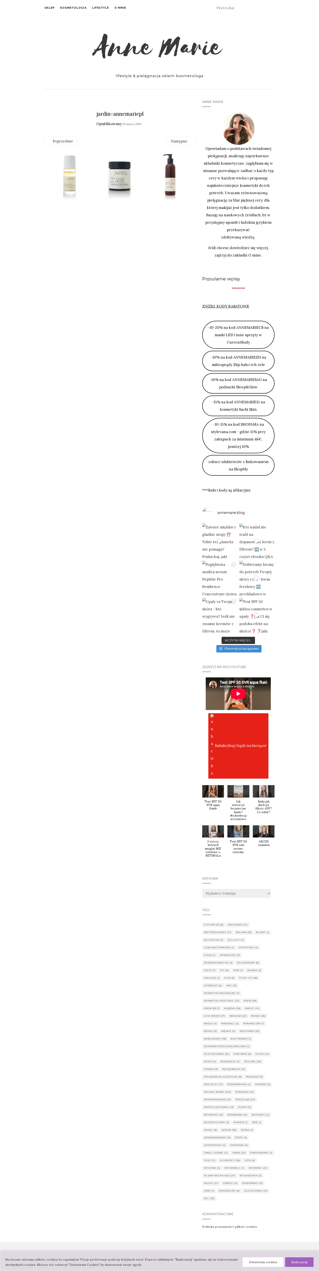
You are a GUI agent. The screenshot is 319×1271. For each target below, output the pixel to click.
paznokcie (230, 1061)
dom (238, 970)
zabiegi (230, 1183)
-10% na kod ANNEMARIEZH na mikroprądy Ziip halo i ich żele (238, 361)
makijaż (238, 1015)
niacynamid (241, 1038)
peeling (252, 1061)
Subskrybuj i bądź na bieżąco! (240, 745)
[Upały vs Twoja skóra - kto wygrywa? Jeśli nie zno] (219, 615)
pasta (210, 1061)
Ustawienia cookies (263, 1262)
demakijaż (230, 955)
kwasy (252, 1008)
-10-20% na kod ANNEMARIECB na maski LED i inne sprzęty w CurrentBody (238, 335)
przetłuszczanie (219, 1107)
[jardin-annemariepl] (120, 175)
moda (210, 1031)
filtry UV (248, 977)
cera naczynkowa (219, 947)
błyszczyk (213, 939)
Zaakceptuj (299, 1262)
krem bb (212, 1008)
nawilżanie (215, 1038)
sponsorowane (217, 1137)
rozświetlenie (216, 1122)
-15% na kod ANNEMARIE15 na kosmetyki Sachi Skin (238, 406)
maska (258, 1015)
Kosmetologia (73, 7)
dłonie (254, 970)
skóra (247, 1130)
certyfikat (248, 947)
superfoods (215, 1145)
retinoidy (213, 1114)
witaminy (258, 1168)
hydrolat (213, 985)
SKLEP (49, 7)
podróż (262, 1084)
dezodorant (248, 962)
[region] (159, 1260)
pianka (211, 1069)
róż (256, 1122)
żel (209, 1198)
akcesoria (237, 924)
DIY (224, 970)
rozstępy (260, 1114)
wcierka (212, 1168)
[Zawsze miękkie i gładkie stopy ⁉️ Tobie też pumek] (219, 541)
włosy (211, 1183)
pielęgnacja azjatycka (223, 1076)
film (229, 977)
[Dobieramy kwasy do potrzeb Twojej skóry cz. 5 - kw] (257, 578)
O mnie (120, 7)
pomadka (244, 1092)
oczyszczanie (216, 1054)
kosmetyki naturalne (222, 993)
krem (250, 1000)
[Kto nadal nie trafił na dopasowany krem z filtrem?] (257, 541)
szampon (239, 1145)
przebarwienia (217, 1099)
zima (209, 1190)
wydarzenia (250, 1175)
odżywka (242, 1054)
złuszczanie (256, 1190)
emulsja (212, 977)
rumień (240, 1122)
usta (250, 1160)
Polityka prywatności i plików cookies (229, 1227)
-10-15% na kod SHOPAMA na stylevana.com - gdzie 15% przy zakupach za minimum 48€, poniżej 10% (238, 435)
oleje (262, 1054)
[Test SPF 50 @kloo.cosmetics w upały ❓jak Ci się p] (257, 615)
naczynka (249, 1031)
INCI (231, 985)
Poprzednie (62, 141)
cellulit (236, 939)
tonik (239, 1152)
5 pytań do (214, 924)
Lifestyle (100, 7)
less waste (214, 1015)
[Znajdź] (272, 8)
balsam (244, 932)
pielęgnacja (233, 1069)
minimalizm (253, 1023)
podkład (254, 1076)
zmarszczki (229, 1190)
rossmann (237, 1114)
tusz (209, 1160)
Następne (179, 141)
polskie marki (217, 1092)
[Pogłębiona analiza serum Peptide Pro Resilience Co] (219, 578)
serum (229, 1130)
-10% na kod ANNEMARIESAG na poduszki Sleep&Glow (238, 383)
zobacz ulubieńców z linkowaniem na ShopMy (238, 465)
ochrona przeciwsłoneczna (227, 1046)
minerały (230, 1023)
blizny (262, 932)
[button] (213, 799)
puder (244, 1107)
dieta (210, 970)
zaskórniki (252, 1183)
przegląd (245, 1099)
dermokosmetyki (218, 962)
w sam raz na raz (219, 1175)
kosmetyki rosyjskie (221, 1000)
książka (232, 1008)
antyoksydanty (218, 932)
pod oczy (213, 1084)
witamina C (234, 1168)
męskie (228, 1031)
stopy (241, 1137)
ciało (209, 955)
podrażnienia (239, 1084)
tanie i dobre (216, 1152)
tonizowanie (261, 1152)
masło (210, 1023)
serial (210, 1130)
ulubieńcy (230, 1160)
